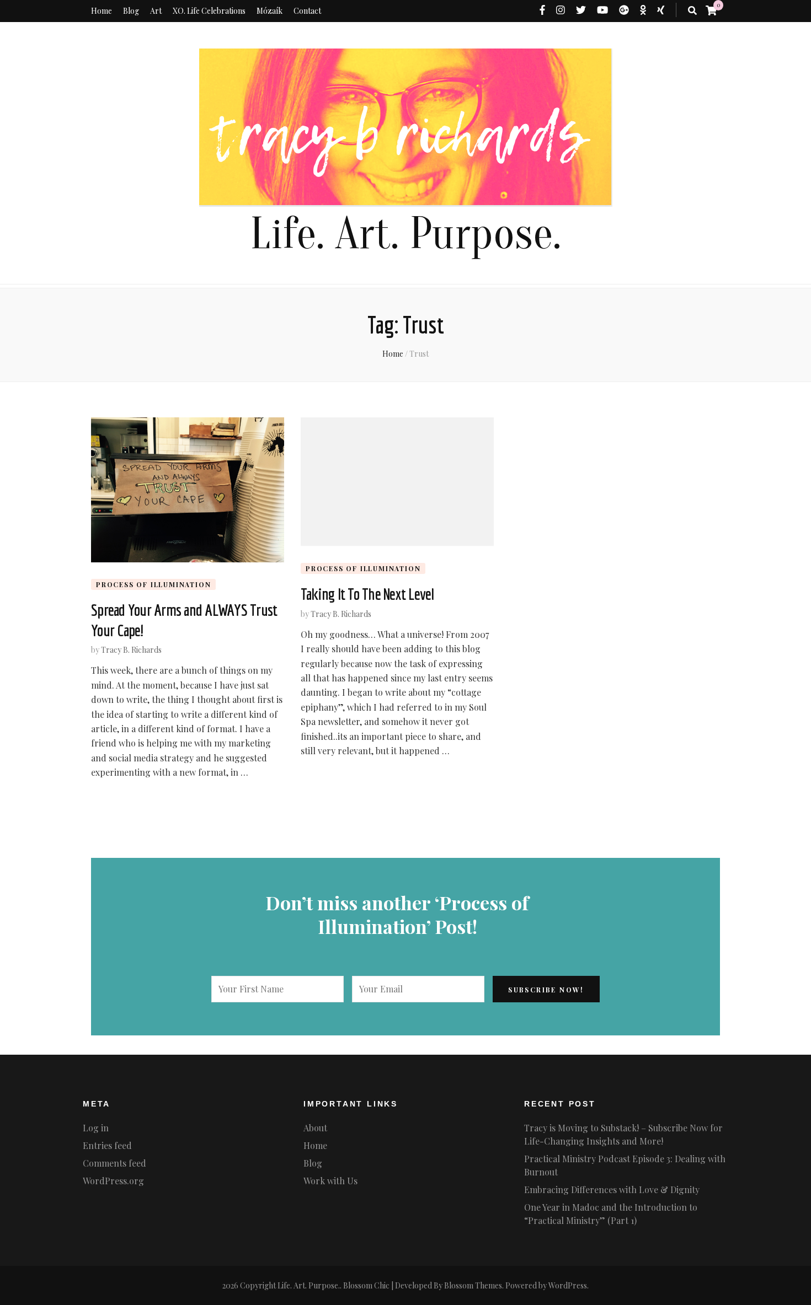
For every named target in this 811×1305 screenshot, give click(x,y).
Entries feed (107, 1145)
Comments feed (114, 1163)
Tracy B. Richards (131, 650)
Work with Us (330, 1180)
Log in (96, 1128)
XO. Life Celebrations (209, 11)
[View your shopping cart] (711, 10)
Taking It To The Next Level (367, 593)
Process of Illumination (153, 584)
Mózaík (269, 11)
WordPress (567, 1285)
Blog (131, 11)
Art (156, 11)
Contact (307, 11)
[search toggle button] (692, 10)
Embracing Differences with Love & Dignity (612, 1189)
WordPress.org (113, 1180)
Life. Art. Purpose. (405, 234)
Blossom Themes (473, 1285)
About (315, 1128)
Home (101, 11)
